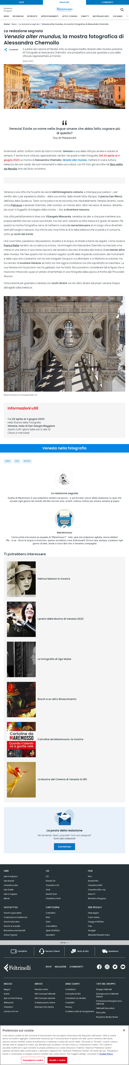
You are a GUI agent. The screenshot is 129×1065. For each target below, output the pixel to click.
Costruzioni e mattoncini (15, 917)
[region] (64, 1045)
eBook (7, 898)
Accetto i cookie (57, 1060)
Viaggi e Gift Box (96, 921)
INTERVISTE (32, 16)
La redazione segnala (64, 493)
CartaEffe (69, 1002)
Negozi (7, 989)
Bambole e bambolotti (14, 930)
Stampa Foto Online (44, 1007)
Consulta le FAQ (72, 993)
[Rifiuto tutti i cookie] (124, 1030)
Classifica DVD (95, 885)
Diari (48, 917)
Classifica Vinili (53, 898)
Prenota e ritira (41, 989)
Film (90, 876)
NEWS (6, 16)
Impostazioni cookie (33, 1060)
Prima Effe (100, 1012)
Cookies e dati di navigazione (79, 1011)
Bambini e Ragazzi (97, 898)
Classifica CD (52, 885)
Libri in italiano (10, 876)
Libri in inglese (10, 894)
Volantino (8, 1007)
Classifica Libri (11, 885)
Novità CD (50, 880)
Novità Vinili (51, 894)
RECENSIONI (18, 16)
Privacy (68, 1007)
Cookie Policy (106, 1053)
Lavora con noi (11, 1011)
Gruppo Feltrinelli (104, 989)
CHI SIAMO (118, 16)
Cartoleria (50, 913)
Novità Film (93, 880)
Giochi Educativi (12, 921)
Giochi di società (12, 926)
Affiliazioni (9, 1002)
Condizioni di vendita (75, 998)
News (7, 461)
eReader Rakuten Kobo (99, 935)
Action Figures (10, 935)
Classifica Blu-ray (97, 889)
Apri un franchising (13, 998)
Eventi (6, 993)
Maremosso (64, 532)
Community (76, 966)
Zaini (48, 921)
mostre (27, 461)
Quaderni (50, 935)
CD (47, 876)
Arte (17, 461)
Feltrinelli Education (105, 1008)
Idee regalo (93, 913)
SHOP (21, 2)
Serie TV (91, 894)
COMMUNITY (107, 2)
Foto (90, 926)
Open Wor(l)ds (53, 930)
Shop (49, 966)
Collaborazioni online (45, 1002)
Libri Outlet (8, 889)
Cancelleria (51, 926)
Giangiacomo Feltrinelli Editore (107, 995)
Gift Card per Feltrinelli (45, 993)
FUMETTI (85, 16)
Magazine (60, 966)
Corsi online (93, 917)
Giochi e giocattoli (12, 913)
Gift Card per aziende (45, 998)
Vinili (48, 889)
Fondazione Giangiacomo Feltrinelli (109, 1002)
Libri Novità (9, 880)
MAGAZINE (64, 2)
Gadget (91, 930)
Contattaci (64, 846)
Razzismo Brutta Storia (107, 1017)
